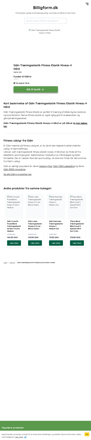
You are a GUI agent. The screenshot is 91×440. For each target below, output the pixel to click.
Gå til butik (34, 89)
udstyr (12, 262)
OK (87, 434)
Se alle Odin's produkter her (18, 174)
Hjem (5, 262)
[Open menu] (87, 4)
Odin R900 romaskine (15, 169)
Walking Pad (45, 166)
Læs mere (19, 437)
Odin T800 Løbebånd (64, 166)
